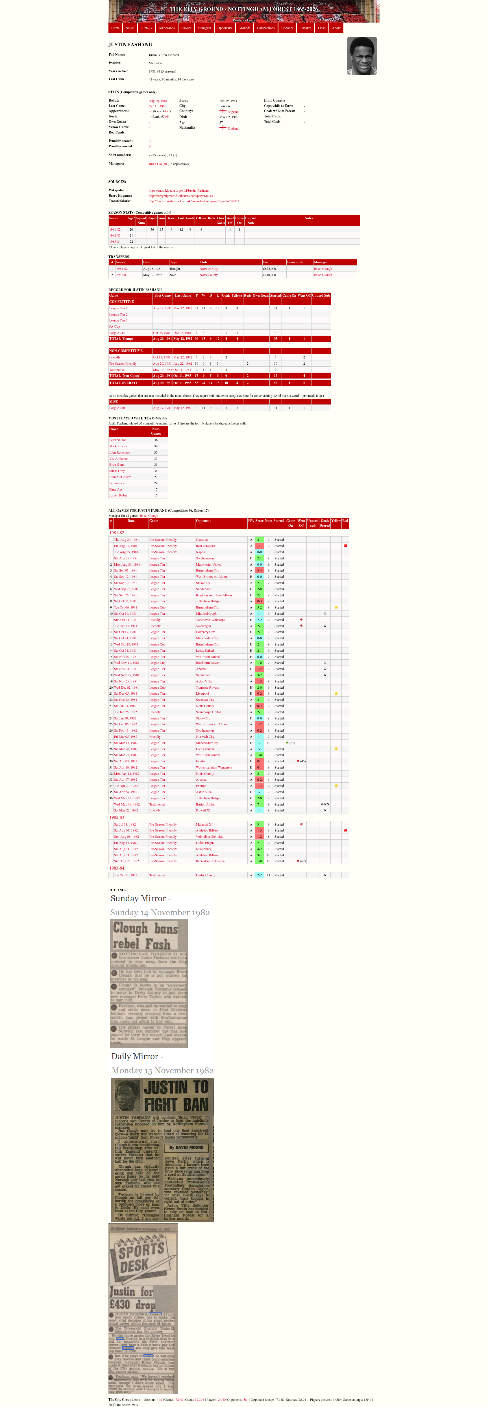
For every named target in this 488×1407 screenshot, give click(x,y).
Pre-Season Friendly (123, 363)
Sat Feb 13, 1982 (125, 730)
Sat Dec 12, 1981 (125, 699)
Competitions (266, 27)
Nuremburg (204, 848)
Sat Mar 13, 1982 (126, 742)
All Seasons (167, 27)
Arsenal (201, 668)
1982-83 (115, 235)
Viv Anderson (118, 458)
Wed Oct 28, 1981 (126, 644)
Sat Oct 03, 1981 (125, 601)
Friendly (115, 357)
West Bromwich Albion (212, 576)
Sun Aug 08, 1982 (126, 836)
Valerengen (203, 625)
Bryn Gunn (117, 464)
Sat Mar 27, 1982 (126, 754)
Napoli (200, 552)
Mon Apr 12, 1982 (127, 773)
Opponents (224, 27)
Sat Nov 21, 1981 (126, 668)
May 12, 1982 (182, 308)
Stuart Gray (117, 470)
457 (167, 111)
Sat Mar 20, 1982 (126, 749)
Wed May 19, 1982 (127, 804)
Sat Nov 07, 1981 (126, 656)
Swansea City (205, 699)
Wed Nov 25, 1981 (127, 675)
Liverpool (202, 693)
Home (115, 27)
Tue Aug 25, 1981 (126, 552)
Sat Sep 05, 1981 (125, 570)
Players (186, 27)
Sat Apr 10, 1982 (125, 767)
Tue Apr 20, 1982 (126, 785)
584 (246, 1399)
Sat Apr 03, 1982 (125, 761)
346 (165, 116)
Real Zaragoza (205, 545)
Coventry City (205, 631)
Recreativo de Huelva (210, 861)
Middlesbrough (206, 613)
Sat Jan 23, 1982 (125, 705)
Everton (201, 761)
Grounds (244, 27)
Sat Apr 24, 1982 (125, 791)
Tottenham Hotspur (209, 601)
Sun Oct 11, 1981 (126, 619)
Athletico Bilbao (207, 830)
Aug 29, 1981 (162, 308)
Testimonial (117, 369)
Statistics (305, 27)
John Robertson (119, 452)
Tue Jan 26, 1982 (125, 712)
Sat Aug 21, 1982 (126, 855)
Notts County (209, 274)
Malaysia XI (204, 824)
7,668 (179, 1399)
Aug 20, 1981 (158, 100)
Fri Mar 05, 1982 (125, 736)
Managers (204, 27)
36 (150, 111)
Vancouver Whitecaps (210, 619)
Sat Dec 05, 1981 (125, 693)
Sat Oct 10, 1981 (125, 613)
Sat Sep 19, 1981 (125, 582)
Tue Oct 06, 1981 (125, 607)
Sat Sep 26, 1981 (125, 595)
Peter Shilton (118, 439)
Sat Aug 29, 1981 (126, 558)
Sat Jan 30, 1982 (125, 718)
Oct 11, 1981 (162, 357)
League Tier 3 (118, 320)
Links (322, 27)
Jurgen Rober (118, 495)
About (336, 27)
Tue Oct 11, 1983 (125, 875)
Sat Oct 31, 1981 (125, 650)
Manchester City (207, 638)
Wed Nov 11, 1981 (127, 662)
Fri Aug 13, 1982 (126, 842)
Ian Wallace (117, 483)
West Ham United (208, 656)
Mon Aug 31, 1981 (127, 564)
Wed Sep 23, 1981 (126, 589)
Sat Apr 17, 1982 (125, 779)
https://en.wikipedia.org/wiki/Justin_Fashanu (179, 190)
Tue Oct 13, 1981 (125, 625)
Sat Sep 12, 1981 (125, 576)
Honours (287, 27)
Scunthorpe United (208, 712)
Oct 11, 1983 (157, 106)
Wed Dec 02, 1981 (126, 687)
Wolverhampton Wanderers (214, 767)
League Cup (117, 332)
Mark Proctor (118, 446)
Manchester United (208, 564)
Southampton (205, 558)
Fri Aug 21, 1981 (126, 545)
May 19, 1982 (162, 369)
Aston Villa (204, 681)
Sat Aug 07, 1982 (126, 830)
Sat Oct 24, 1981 (125, 638)
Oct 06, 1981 (162, 332)
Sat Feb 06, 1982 (125, 724)
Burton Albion (205, 804)
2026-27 (146, 27)
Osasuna (202, 539)
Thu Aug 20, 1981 (126, 539)
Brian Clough (158, 163)
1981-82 (115, 229)
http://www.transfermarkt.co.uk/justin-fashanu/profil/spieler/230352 (194, 201)
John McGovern (120, 476)
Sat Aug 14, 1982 (126, 848)
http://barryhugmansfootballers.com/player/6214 (181, 195)
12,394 (199, 1399)
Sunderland (203, 589)
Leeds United (205, 650)
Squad (130, 27)
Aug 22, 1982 (182, 363)
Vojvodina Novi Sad (209, 836)
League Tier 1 (118, 308)
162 (159, 1399)
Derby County (205, 875)
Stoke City (203, 582)
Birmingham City (207, 570)
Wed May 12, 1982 (127, 798)
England (232, 111)
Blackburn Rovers (208, 662)
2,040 (222, 1399)
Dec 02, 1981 (182, 332)
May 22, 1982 (182, 357)
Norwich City (209, 268)
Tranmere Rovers (207, 687)
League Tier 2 (118, 314)
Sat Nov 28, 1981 (126, 681)
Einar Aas (116, 489)
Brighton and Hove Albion (214, 595)
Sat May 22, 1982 (126, 810)
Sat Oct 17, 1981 (125, 631)
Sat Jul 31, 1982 (125, 824)
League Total (117, 407)
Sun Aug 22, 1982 (126, 861)
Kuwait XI (203, 810)
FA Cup (114, 326)
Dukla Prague (205, 842)
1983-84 (115, 241)
